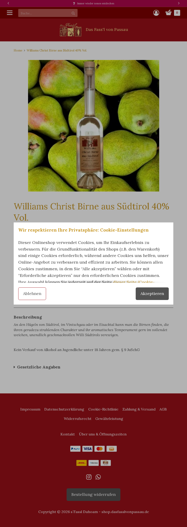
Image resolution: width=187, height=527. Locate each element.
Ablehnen (32, 293)
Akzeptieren (152, 293)
